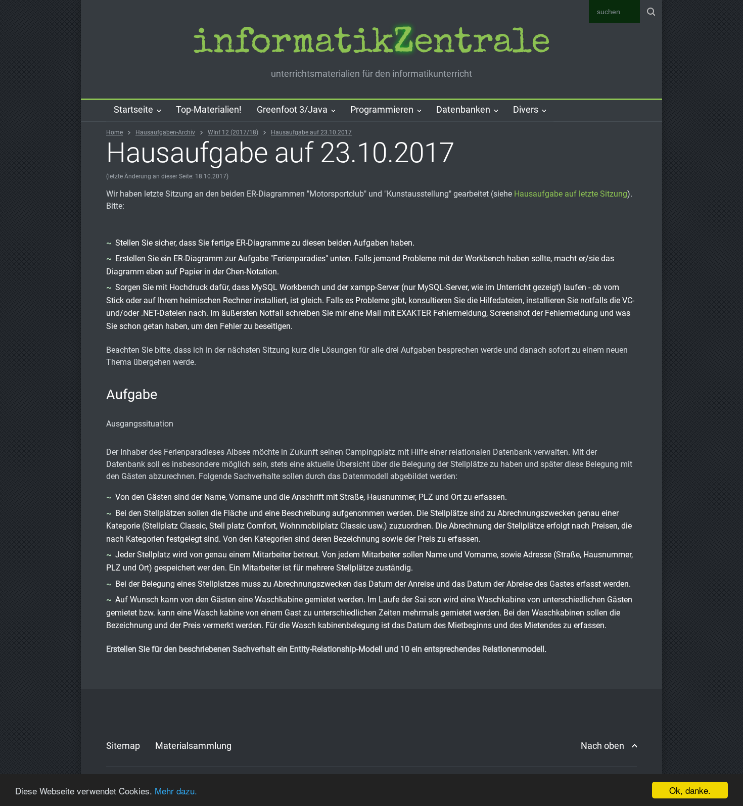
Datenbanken (463, 109)
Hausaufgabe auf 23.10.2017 (311, 132)
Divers (525, 109)
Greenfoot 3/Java (292, 109)
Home (114, 132)
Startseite (133, 109)
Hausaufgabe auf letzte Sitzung (570, 194)
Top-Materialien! (209, 109)
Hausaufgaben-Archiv (165, 132)
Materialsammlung (193, 745)
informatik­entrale (371, 44)
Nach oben (602, 745)
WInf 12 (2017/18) (233, 132)
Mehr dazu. (176, 790)
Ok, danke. (690, 790)
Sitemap (123, 745)
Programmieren (381, 109)
